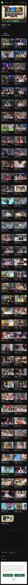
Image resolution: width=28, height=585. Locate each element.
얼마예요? (3, 25)
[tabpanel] (14, 282)
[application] (14, 12)
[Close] (25, 563)
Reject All (19, 575)
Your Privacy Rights (14, 579)
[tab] (5, 33)
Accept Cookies (8, 575)
